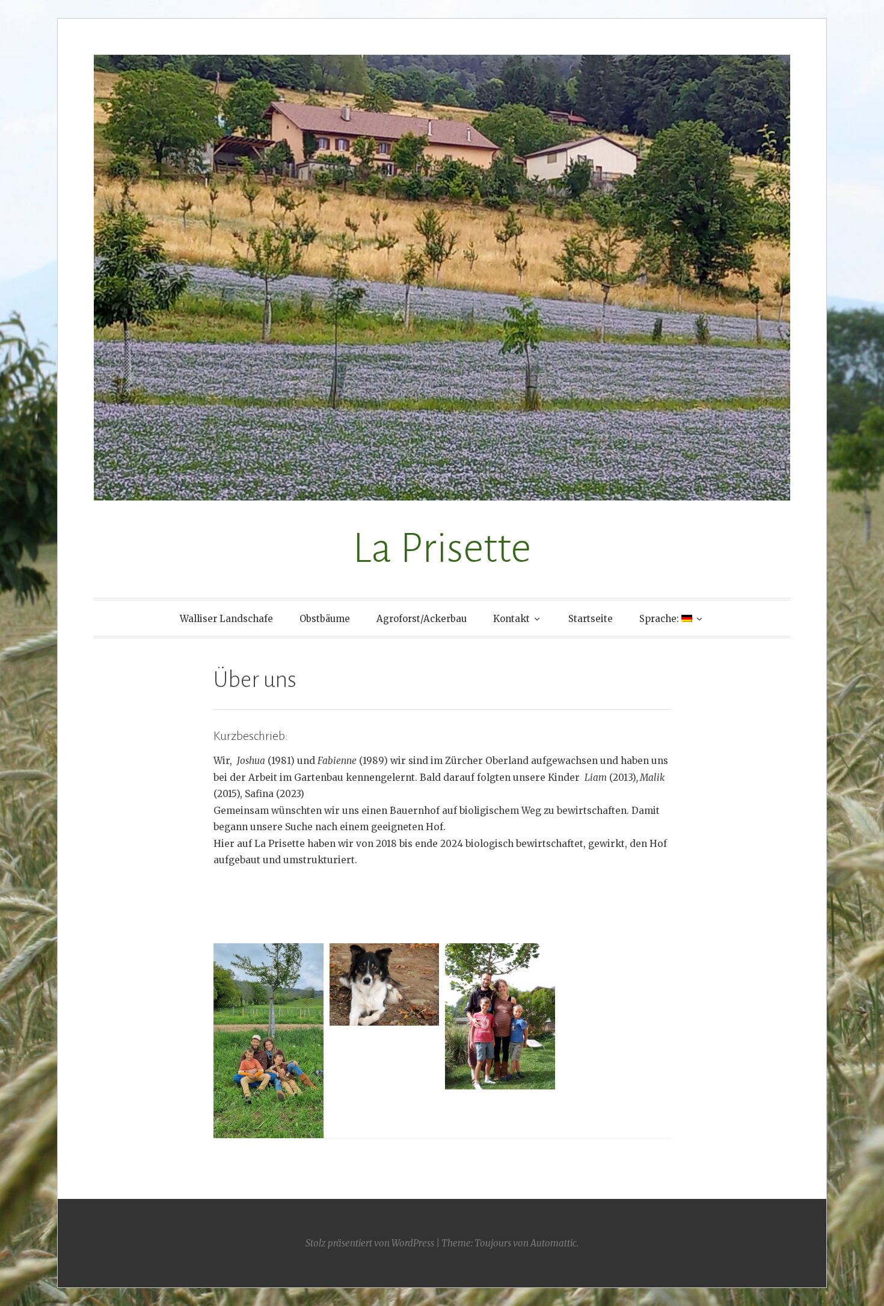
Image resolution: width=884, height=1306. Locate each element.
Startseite (590, 618)
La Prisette (442, 548)
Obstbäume (324, 618)
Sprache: (660, 618)
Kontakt (511, 618)
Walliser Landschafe (226, 618)
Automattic (553, 1243)
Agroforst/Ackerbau (421, 618)
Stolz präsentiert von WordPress (369, 1243)
